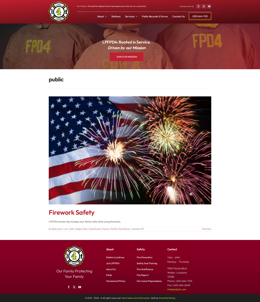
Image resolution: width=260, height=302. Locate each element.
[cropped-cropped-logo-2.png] (74, 247)
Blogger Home (81, 229)
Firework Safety (72, 212)
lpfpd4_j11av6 (56, 229)
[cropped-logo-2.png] (59, 2)
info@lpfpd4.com (176, 289)
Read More (206, 229)
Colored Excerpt (95, 229)
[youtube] (209, 6)
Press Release (124, 229)
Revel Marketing (167, 298)
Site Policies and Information (136, 298)
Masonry (106, 229)
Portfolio (114, 229)
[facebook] (198, 6)
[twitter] (204, 6)
